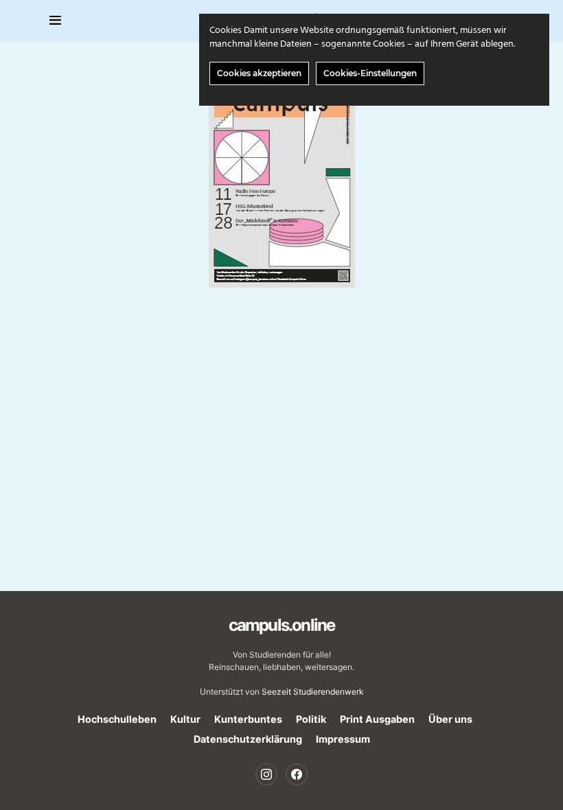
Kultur (185, 719)
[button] (55, 20)
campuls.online (282, 625)
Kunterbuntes (248, 719)
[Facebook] (297, 774)
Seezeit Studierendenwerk (313, 691)
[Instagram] (266, 774)
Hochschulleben (117, 719)
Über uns (450, 719)
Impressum (343, 739)
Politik (311, 719)
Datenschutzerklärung (248, 739)
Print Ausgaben (377, 719)
